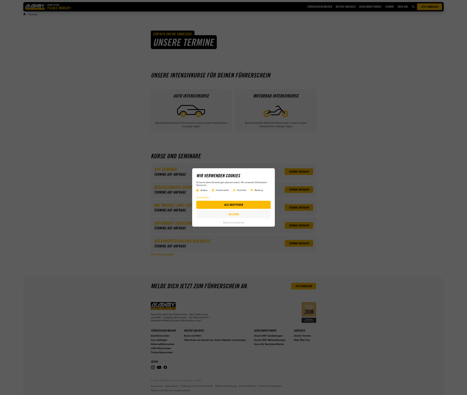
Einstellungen (202, 197)
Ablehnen (233, 214)
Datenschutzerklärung (233, 222)
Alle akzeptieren (233, 205)
